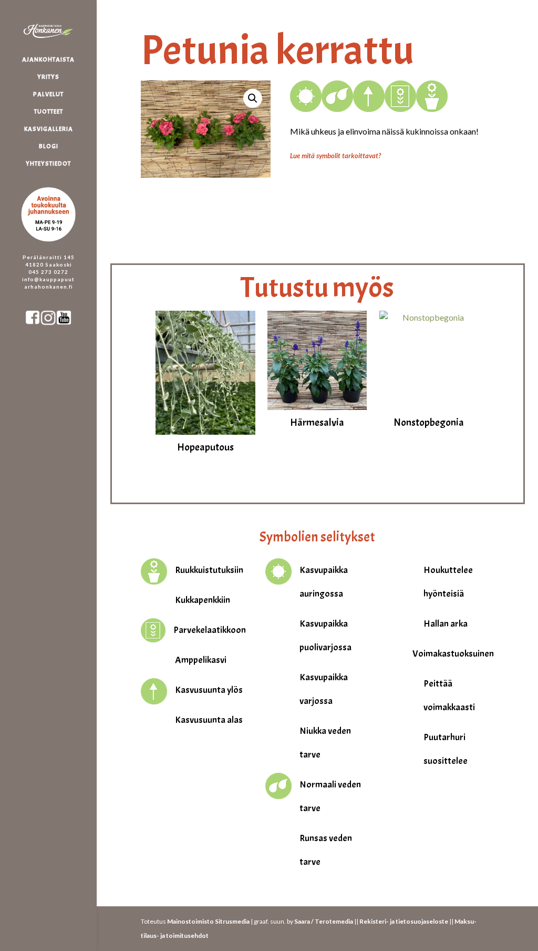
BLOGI (48, 146)
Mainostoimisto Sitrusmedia (208, 921)
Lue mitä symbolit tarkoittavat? (335, 155)
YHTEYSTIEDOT (48, 164)
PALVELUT (48, 94)
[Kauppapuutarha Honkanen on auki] (59, 182)
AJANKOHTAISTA (48, 60)
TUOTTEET (48, 112)
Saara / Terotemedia (323, 921)
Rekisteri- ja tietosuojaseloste (403, 921)
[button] (252, 98)
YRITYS (48, 77)
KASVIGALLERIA (48, 129)
